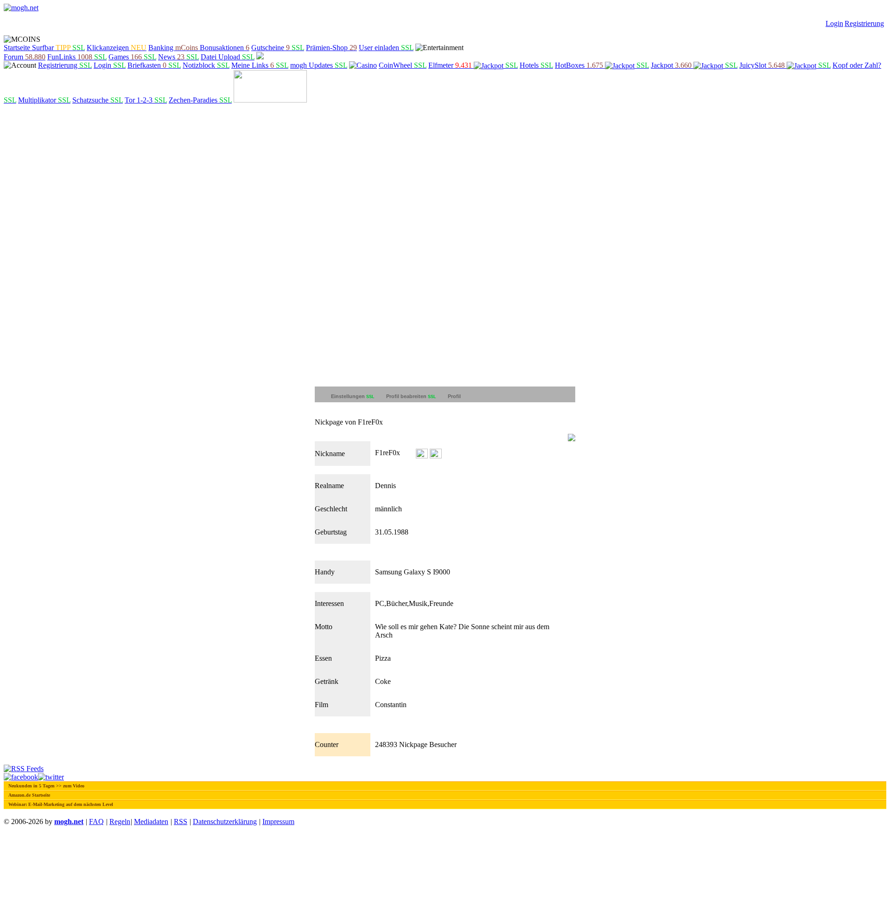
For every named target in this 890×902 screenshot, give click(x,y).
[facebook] (21, 777)
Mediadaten (151, 821)
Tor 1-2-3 (146, 100)
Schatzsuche (97, 100)
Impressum (278, 821)
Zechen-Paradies (200, 100)
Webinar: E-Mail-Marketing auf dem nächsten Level (60, 804)
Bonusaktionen (224, 48)
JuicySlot (785, 65)
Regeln (119, 821)
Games (132, 57)
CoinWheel (402, 65)
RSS (180, 821)
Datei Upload (227, 57)
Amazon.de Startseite (29, 795)
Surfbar (58, 48)
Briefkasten (154, 65)
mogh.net (68, 821)
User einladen (386, 48)
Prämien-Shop (331, 48)
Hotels (536, 65)
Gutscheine (277, 48)
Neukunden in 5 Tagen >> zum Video (46, 785)
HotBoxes (602, 65)
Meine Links (259, 65)
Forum (24, 57)
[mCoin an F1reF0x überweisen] (422, 453)
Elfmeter (473, 65)
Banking (173, 48)
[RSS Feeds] (24, 769)
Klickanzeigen (116, 48)
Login (834, 23)
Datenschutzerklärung (225, 821)
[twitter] (51, 777)
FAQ (96, 821)
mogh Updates (318, 65)
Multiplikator (44, 100)
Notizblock (206, 65)
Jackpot (694, 65)
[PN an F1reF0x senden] (436, 453)
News (178, 57)
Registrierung (864, 23)
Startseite (18, 48)
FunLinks (77, 57)
